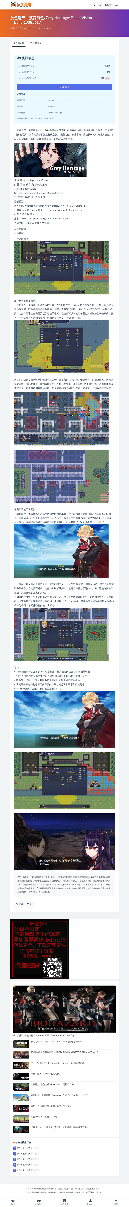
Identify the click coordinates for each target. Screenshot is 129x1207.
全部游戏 (13, 28)
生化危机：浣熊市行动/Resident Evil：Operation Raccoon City (43, 1036)
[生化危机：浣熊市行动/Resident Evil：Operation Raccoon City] (64, 1010)
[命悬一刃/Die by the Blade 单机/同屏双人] (21, 1108)
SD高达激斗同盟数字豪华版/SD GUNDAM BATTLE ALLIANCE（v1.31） (66, 1052)
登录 (109, 5)
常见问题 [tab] (37, 43)
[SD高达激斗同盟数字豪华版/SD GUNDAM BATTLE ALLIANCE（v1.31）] (21, 1055)
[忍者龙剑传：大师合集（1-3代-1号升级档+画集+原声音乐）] (21, 1129)
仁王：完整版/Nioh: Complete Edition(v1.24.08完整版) (57, 1063)
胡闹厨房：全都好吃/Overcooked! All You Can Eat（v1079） (60, 1095)
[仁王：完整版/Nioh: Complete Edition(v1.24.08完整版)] (21, 1065)
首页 (13, 1204)
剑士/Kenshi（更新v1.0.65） (44, 1117)
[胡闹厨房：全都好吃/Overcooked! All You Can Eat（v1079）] (21, 1097)
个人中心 (90, 1204)
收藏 (20, 904)
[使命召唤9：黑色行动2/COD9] (21, 1076)
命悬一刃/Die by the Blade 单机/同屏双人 (51, 1106)
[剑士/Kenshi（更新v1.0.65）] (21, 1119)
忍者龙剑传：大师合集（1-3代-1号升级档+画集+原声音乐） (60, 1127)
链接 (31, 904)
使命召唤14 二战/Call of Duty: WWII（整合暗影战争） (57, 1042)
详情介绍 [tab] (19, 43)
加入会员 (64, 1204)
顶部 (116, 1204)
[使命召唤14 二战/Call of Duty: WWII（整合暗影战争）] (21, 1044)
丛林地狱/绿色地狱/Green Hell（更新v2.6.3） (53, 1084)
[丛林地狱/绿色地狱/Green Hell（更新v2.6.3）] (21, 1087)
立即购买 (64, 87)
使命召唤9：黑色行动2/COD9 (45, 1074)
